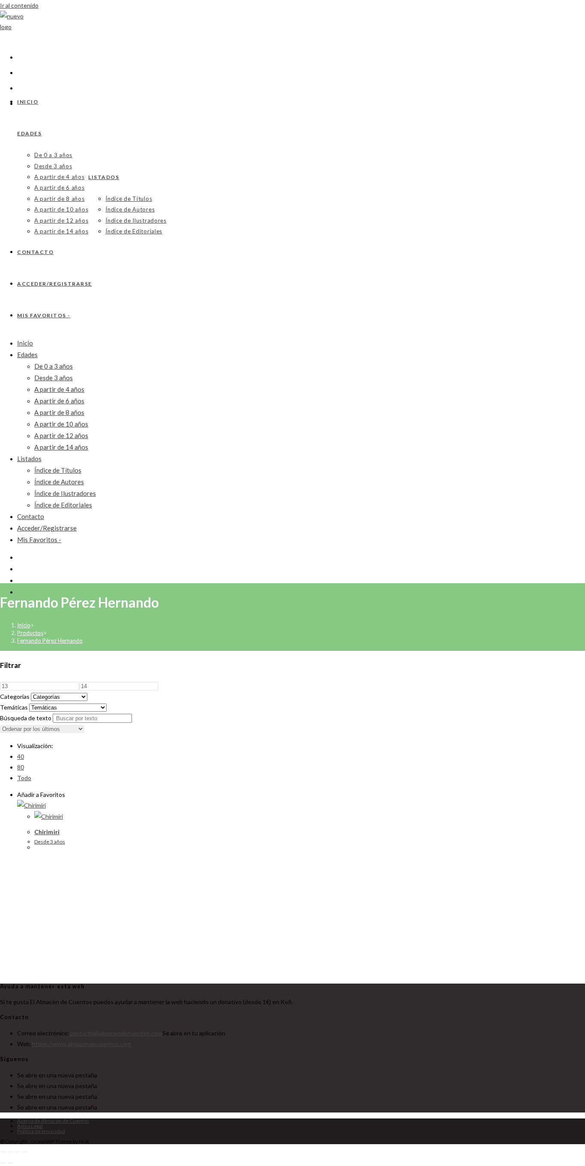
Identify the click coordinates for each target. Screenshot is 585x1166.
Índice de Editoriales (63, 505)
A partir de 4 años (59, 389)
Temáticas (14, 707)
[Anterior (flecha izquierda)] (3, 1163)
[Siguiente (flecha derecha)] (10, 1163)
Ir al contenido (19, 5)
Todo (24, 777)
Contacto (30, 516)
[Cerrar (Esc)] (25, 1152)
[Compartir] (18, 1152)
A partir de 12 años (61, 435)
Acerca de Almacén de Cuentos (53, 1121)
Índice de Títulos (57, 470)
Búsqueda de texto (25, 718)
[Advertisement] (301, 916)
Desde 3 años (53, 378)
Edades (27, 354)
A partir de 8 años (59, 412)
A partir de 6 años (59, 401)
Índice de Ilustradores (65, 493)
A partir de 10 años (61, 424)
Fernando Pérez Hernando (50, 640)
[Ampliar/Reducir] (3, 1152)
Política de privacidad (41, 1131)
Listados (29, 458)
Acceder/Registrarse (47, 528)
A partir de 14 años (61, 447)
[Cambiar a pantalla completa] (10, 1152)
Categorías (15, 696)
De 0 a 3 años (53, 366)
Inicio (25, 343)
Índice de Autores (59, 482)
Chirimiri (47, 831)
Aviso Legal (30, 1126)
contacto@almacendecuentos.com (115, 1033)
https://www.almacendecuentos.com (81, 1043)
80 (20, 767)
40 (20, 756)
